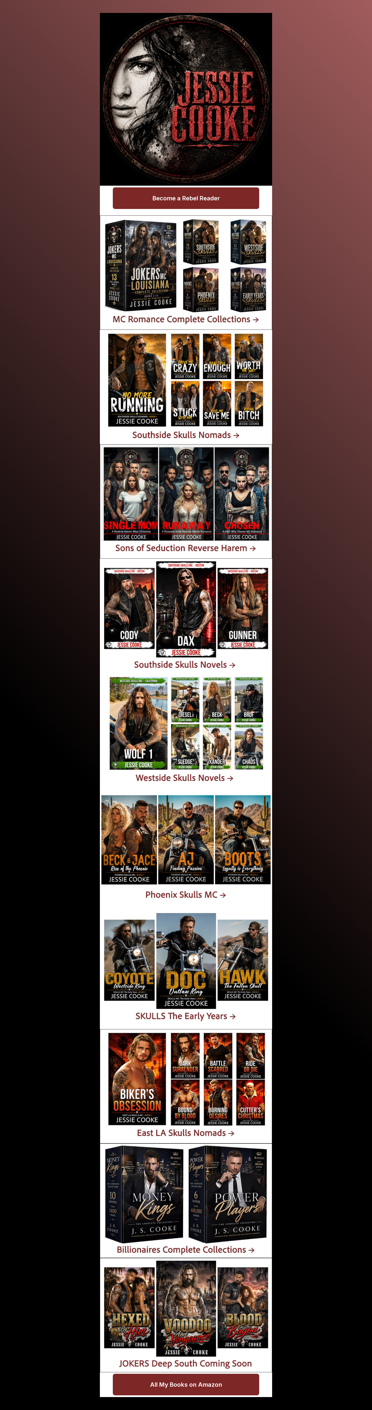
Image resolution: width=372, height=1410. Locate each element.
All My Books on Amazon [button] (186, 1384)
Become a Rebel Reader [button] (186, 198)
